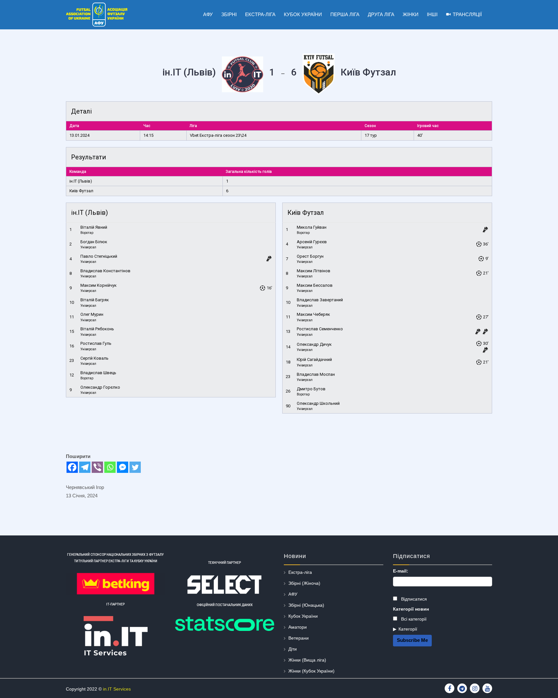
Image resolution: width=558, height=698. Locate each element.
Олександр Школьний (318, 403)
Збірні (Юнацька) (306, 605)
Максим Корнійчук (98, 285)
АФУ (292, 594)
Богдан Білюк (93, 241)
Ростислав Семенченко (320, 328)
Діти (292, 649)
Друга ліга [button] (381, 14)
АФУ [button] (208, 14)
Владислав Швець (98, 372)
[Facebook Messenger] (122, 467)
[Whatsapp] (110, 467)
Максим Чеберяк (313, 314)
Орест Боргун (310, 256)
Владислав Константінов (105, 270)
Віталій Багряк (94, 299)
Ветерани (298, 638)
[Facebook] (72, 467)
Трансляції (467, 14)
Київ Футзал (81, 190)
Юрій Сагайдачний (314, 359)
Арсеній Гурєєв (312, 241)
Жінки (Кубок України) (311, 670)
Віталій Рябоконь (97, 328)
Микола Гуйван (311, 227)
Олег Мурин (91, 314)
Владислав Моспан (316, 374)
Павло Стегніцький (98, 256)
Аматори (297, 627)
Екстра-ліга (300, 572)
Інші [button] (432, 14)
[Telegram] (84, 467)
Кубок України (303, 616)
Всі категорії (413, 619)
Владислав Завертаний (320, 299)
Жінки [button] (410, 14)
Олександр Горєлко (100, 387)
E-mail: (400, 570)
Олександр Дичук (314, 344)
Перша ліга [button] (344, 14)
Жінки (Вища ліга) (307, 660)
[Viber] (97, 467)
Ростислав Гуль (95, 343)
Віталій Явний (93, 227)
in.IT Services (117, 689)
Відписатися (413, 599)
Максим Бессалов (315, 285)
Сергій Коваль (94, 358)
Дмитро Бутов (311, 388)
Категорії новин (411, 609)
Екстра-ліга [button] (260, 14)
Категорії (407, 629)
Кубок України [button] (303, 14)
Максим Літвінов (313, 270)
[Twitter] (135, 467)
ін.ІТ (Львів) (80, 181)
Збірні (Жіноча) (304, 583)
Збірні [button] (229, 14)
